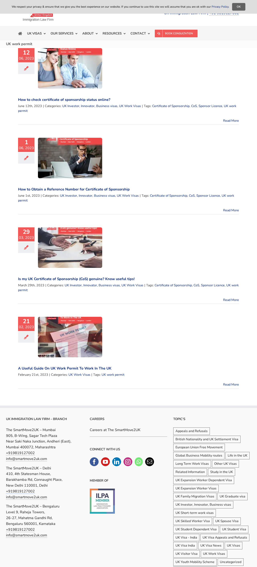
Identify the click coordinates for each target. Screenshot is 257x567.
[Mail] (149, 461)
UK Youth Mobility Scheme (194, 562)
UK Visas (233, 545)
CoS (194, 106)
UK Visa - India (186, 537)
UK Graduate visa (232, 496)
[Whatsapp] (139, 461)
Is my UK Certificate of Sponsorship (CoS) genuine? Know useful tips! (76, 278)
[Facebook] (94, 461)
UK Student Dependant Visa (196, 529)
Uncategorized (230, 562)
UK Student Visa (234, 529)
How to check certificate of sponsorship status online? (64, 99)
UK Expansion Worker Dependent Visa (203, 480)
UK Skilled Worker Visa (192, 521)
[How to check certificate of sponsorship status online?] (70, 68)
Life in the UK (237, 455)
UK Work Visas (130, 106)
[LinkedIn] (116, 461)
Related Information (190, 472)
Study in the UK (221, 472)
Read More (231, 120)
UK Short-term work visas (194, 513)
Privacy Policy (220, 7)
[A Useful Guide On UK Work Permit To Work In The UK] (70, 337)
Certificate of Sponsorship (171, 106)
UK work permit (113, 375)
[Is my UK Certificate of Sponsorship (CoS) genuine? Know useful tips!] (70, 247)
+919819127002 (20, 453)
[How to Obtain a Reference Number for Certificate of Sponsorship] (70, 158)
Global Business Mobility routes (198, 455)
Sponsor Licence (210, 106)
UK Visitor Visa (186, 554)
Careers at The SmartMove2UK (115, 429)
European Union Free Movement (199, 447)
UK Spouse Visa (227, 521)
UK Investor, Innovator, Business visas (89, 106)
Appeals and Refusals (191, 431)
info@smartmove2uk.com (26, 458)
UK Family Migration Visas (194, 496)
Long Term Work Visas (192, 464)
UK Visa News (210, 545)
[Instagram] (127, 461)
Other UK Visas (225, 464)
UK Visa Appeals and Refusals (225, 537)
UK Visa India (185, 545)
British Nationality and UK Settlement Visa (206, 439)
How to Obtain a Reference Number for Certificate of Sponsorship (74, 189)
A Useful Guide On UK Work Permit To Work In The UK (64, 368)
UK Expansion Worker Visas (195, 488)
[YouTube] (105, 461)
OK (239, 7)
